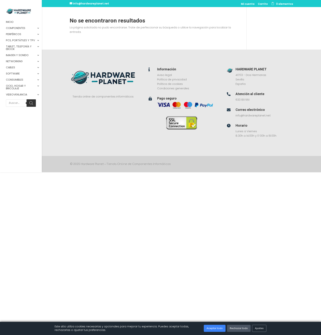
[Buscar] (31, 103)
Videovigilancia (16, 94)
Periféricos (13, 34)
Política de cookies (170, 84)
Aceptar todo (215, 328)
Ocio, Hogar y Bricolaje (16, 87)
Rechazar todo (239, 328)
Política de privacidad (172, 79)
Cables (10, 67)
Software (13, 73)
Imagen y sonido (17, 55)
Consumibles (14, 80)
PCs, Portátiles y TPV (20, 40)
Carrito (263, 4)
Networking (14, 61)
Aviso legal (164, 75)
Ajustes (259, 328)
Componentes (15, 28)
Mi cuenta (247, 4)
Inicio (10, 22)
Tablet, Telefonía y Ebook (19, 48)
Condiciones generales (173, 88)
